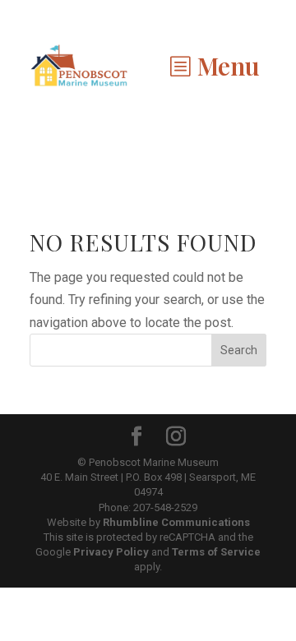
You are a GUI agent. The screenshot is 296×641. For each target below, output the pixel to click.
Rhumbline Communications (176, 522)
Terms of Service (216, 552)
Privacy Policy (111, 552)
